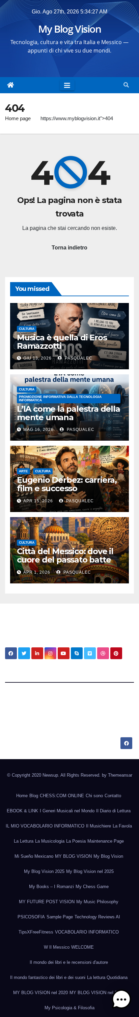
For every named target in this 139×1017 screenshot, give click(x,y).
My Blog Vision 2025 (44, 871)
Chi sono (94, 795)
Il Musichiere (98, 825)
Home (22, 795)
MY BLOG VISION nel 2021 (97, 992)
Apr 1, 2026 (36, 572)
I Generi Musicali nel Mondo (67, 810)
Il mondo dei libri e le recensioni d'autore (69, 962)
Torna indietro (69, 247)
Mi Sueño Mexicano (34, 856)
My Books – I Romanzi (51, 886)
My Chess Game (92, 886)
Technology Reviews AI (97, 916)
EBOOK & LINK (22, 810)
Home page (18, 118)
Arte (23, 471)
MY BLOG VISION (73, 856)
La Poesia (76, 841)
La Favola (122, 825)
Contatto (113, 795)
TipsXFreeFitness (36, 932)
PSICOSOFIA (31, 916)
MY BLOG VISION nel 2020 (40, 992)
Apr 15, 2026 (38, 501)
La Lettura (23, 841)
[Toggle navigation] (67, 85)
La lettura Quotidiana (107, 977)
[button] (126, 85)
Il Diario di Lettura (113, 810)
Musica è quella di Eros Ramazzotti (62, 342)
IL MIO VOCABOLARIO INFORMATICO (45, 825)
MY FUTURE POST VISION (47, 901)
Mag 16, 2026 (38, 429)
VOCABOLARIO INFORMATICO (87, 932)
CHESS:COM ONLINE (62, 795)
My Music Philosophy (97, 901)
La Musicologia (49, 841)
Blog (33, 795)
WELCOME (82, 947)
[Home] (10, 85)
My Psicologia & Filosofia (69, 1007)
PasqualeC (77, 358)
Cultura (26, 329)
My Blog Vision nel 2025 (90, 871)
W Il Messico (57, 947)
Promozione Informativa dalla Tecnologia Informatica (60, 398)
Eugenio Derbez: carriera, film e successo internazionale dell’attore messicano (67, 492)
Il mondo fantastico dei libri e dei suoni (47, 977)
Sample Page (60, 916)
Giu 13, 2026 (37, 358)
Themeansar (120, 775)
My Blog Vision (69, 29)
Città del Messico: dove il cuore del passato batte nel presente (65, 559)
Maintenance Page (105, 841)
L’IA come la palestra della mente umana (68, 413)
